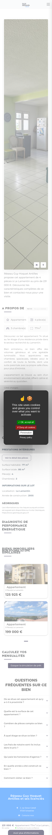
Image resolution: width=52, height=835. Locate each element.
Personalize (26, 433)
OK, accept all (27, 422)
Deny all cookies (27, 427)
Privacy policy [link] (26, 437)
